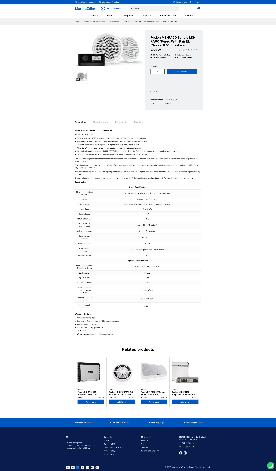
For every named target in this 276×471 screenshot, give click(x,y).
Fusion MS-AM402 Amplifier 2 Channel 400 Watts (183, 394)
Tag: (152, 103)
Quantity (154, 66)
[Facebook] (180, 453)
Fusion (80, 389)
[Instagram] (185, 453)
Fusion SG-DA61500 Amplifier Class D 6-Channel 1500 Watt (87, 394)
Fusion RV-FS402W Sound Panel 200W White (153, 393)
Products (86, 22)
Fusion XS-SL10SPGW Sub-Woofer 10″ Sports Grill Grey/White (121, 394)
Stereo (169, 103)
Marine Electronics (99, 22)
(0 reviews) (192, 50)
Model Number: (157, 100)
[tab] (80, 122)
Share (155, 91)
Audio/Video (114, 22)
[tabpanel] (138, 233)
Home (77, 22)
